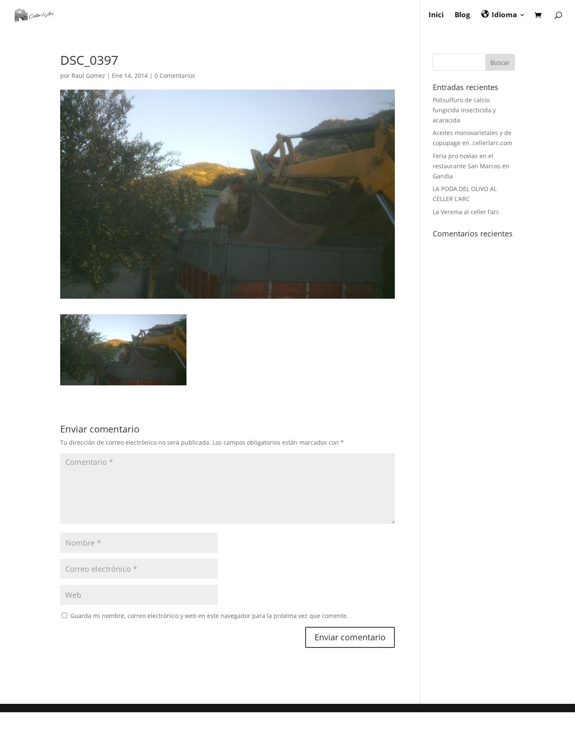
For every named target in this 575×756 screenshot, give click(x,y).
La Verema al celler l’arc (466, 212)
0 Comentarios (174, 76)
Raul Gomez (88, 76)
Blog (462, 15)
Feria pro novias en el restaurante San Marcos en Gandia (471, 166)
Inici (436, 15)
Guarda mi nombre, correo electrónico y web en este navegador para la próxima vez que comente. (209, 616)
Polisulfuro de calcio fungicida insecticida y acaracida (464, 110)
